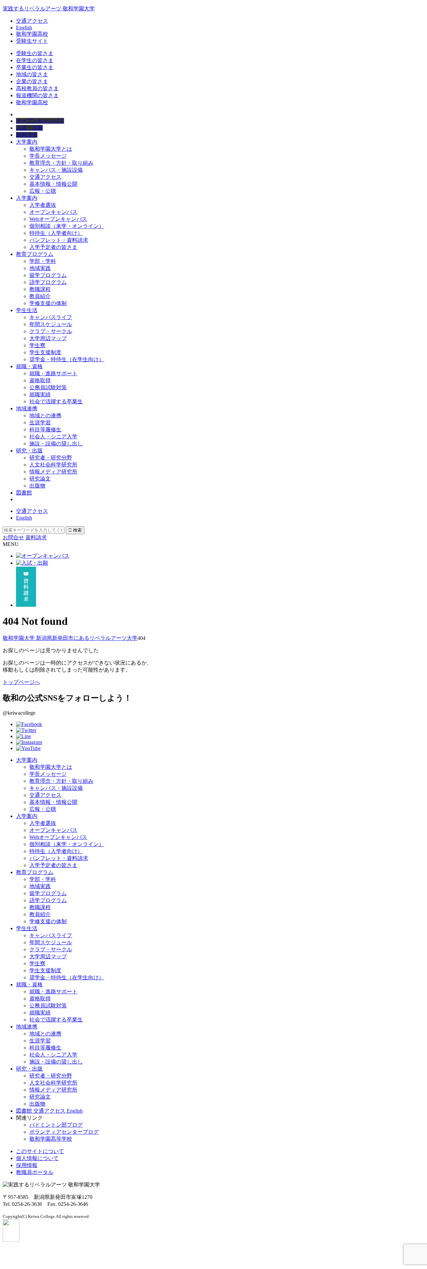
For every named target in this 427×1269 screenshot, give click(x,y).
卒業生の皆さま (34, 67)
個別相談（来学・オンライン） (66, 226)
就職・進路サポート (53, 373)
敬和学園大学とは (50, 149)
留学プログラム (48, 275)
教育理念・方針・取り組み (61, 163)
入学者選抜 (42, 205)
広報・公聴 (42, 191)
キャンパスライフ (50, 317)
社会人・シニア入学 (53, 436)
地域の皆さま (32, 74)
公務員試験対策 (48, 387)
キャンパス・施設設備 (56, 170)
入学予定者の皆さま (53, 247)
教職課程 (40, 289)
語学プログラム (48, 282)
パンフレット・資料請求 (58, 240)
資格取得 (40, 380)
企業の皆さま (32, 81)
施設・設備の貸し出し (56, 443)
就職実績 (40, 394)
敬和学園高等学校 (50, 1139)
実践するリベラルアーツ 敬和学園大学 (49, 8)
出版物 (37, 485)
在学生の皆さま (34, 60)
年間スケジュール (50, 324)
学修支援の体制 (48, 303)
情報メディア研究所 (53, 471)
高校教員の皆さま (37, 88)
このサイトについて (40, 1151)
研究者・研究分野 (50, 457)
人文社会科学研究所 (53, 464)
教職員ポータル (34, 1172)
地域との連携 (45, 415)
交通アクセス (32, 21)
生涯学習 (40, 422)
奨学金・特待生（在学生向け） (66, 359)
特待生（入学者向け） (56, 233)
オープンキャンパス (53, 212)
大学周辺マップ (48, 338)
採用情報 (26, 1165)
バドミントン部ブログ (56, 1125)
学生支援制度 (45, 352)
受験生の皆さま (34, 53)
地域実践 (40, 268)
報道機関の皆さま (37, 95)
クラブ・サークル (50, 331)
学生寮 (37, 345)
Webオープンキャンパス (58, 219)
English (24, 27)
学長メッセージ (48, 156)
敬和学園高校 (32, 34)
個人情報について (37, 1158)
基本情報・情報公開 (53, 184)
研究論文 (40, 478)
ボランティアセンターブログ (64, 1132)
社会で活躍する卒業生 (56, 401)
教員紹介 (40, 296)
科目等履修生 (45, 429)
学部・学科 (42, 261)
